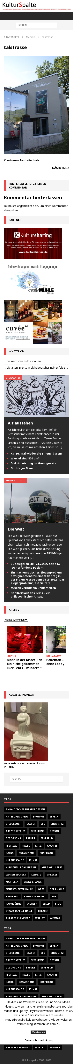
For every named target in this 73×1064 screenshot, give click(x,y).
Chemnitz (57, 823)
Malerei (52, 874)
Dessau (54, 831)
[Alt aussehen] (36, 414)
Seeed (46, 903)
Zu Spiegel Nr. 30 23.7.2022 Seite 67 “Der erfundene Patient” (35, 565)
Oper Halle (57, 889)
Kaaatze (52, 845)
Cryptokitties (15, 831)
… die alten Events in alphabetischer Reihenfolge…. (36, 367)
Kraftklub (47, 853)
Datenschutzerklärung (39, 1040)
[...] (60, 447)
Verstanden (38, 1032)
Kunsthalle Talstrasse (21, 867)
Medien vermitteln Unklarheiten (33, 588)
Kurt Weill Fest (52, 867)
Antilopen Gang (17, 816)
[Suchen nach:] (36, 25)
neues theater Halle (19, 889)
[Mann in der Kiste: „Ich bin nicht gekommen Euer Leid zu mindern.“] (25, 639)
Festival (11, 845)
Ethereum (46, 838)
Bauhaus (38, 816)
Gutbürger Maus (22, 468)
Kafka (9, 853)
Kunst (33, 860)
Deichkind (38, 831)
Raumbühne (13, 903)
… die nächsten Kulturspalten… (23, 361)
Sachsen (31, 903)
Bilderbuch (13, 823)
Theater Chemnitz (18, 918)
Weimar (55, 918)
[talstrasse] (36, 152)
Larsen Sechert (16, 874)
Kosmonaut (26, 853)
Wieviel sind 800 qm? (25, 458)
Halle (26, 845)
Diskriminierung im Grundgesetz (33, 463)
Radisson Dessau (35, 896)
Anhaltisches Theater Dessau (25, 809)
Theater (43, 911)
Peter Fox (12, 896)
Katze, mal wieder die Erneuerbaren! (36, 453)
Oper (41, 889)
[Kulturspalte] (36, 10)
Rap (54, 896)
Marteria (12, 882)
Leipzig (36, 874)
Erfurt (30, 838)
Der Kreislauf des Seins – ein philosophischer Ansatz (30, 594)
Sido (58, 903)
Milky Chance (33, 882)
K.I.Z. (38, 845)
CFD (43, 823)
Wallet (40, 918)
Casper (30, 823)
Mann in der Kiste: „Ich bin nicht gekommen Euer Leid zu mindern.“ (24, 664)
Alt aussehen (20, 423)
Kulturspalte (15, 860)
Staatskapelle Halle (19, 911)
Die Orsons (13, 838)
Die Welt (16, 529)
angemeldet (24, 206)
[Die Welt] (36, 520)
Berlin (54, 816)
